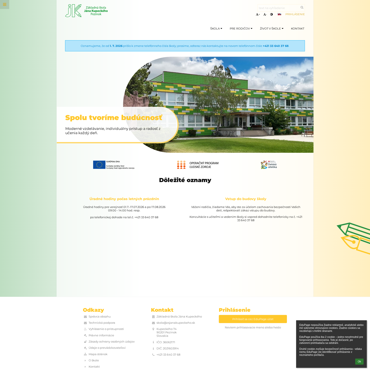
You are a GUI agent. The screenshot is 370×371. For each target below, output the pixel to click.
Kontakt (94, 366)
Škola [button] (215, 28)
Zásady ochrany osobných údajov (112, 341)
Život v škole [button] (270, 28)
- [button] (266, 14)
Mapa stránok (98, 354)
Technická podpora (102, 322)
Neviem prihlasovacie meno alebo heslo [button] (253, 327)
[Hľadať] (302, 7)
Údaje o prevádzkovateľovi (107, 347)
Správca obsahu (100, 316)
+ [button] (259, 14)
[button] (271, 14)
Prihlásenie (295, 14)
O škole (94, 360)
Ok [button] (359, 361)
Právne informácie (101, 335)
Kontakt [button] (297, 28)
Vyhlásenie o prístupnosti (106, 329)
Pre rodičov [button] (240, 28)
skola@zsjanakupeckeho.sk (176, 322)
